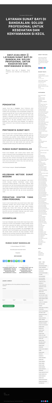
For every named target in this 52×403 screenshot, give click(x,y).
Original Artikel (41, 142)
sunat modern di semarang (42, 369)
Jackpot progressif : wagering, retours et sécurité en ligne (43, 76)
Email (14, 299)
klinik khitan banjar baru (42, 127)
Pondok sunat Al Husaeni (42, 147)
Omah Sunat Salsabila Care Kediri (43, 308)
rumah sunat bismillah (42, 183)
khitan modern (42, 276)
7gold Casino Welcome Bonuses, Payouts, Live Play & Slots (43, 86)
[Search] (45, 2)
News (39, 138)
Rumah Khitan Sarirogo (42, 168)
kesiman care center (42, 118)
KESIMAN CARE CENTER (43, 269)
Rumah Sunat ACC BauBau (43, 175)
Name (4, 299)
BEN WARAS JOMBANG (42, 101)
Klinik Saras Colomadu (42, 128)
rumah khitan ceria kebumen (43, 159)
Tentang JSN (6, 394)
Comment (4, 288)
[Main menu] (47, 2)
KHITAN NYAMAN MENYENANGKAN (42, 279)
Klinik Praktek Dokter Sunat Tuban (43, 294)
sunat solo (41, 377)
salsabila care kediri (41, 219)
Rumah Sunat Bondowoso (42, 185)
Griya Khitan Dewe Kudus (42, 106)
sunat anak (40, 224)
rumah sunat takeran (42, 216)
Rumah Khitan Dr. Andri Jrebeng (42, 319)
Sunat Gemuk (40, 228)
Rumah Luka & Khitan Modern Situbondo (43, 322)
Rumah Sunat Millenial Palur (43, 194)
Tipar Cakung (40, 240)
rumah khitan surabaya (42, 169)
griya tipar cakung (41, 114)
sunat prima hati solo (43, 372)
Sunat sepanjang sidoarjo (42, 234)
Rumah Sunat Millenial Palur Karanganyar (42, 342)
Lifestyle (39, 133)
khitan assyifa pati (41, 120)
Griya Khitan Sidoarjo (42, 110)
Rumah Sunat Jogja (41, 189)
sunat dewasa (42, 361)
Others (39, 143)
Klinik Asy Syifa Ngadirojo (42, 282)
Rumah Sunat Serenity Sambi (43, 208)
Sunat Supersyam (41, 235)
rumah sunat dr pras (41, 188)
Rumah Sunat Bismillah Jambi (42, 334)
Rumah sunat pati (41, 201)
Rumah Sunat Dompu (42, 187)
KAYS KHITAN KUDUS (42, 115)
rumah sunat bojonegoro (42, 184)
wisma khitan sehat (43, 379)
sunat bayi (41, 359)
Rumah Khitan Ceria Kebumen (43, 315)
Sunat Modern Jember (42, 231)
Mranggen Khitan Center (42, 136)
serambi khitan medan (42, 221)
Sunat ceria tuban (41, 225)
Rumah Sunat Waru (41, 217)
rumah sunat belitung (42, 182)
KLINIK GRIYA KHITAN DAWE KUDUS (43, 291)
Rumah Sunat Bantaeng (42, 179)
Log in (39, 251)
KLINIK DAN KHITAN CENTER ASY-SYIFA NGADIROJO (42, 287)
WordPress (40, 244)
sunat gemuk (41, 363)
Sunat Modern (40, 230)
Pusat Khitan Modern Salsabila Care (43, 312)
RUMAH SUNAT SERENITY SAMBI (43, 350)
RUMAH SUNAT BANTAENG (41, 331)
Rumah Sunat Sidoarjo (41, 353)
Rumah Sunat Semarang (42, 207)
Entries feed (40, 252)
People (39, 145)
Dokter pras (41, 263)
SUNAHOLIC (41, 355)
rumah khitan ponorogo (42, 166)
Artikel (39, 96)
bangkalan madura (41, 99)
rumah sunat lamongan (42, 193)
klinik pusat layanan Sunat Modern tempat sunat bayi (43, 299)
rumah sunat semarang (41, 346)
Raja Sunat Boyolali (41, 156)
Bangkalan (17, 108)
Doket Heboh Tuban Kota (42, 104)
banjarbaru (40, 100)
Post (39, 148)
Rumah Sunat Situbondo (42, 211)
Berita (39, 102)
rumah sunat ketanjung (42, 192)
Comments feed (41, 253)
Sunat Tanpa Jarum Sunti (42, 238)
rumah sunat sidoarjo (42, 210)
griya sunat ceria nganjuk (42, 113)
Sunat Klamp (40, 229)
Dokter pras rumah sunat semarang (43, 266)
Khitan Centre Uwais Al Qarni (43, 122)
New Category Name (42, 137)
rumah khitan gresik (41, 162)
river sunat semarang (42, 157)
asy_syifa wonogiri (41, 97)
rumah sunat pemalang (42, 202)
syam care (40, 239)
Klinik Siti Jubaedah (41, 129)
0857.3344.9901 (18, 256)
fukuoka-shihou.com (42, 105)
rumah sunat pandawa (42, 199)
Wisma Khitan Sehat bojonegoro (43, 382)
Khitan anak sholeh (41, 119)
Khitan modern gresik (42, 123)
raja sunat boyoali (41, 155)
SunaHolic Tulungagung (42, 222)
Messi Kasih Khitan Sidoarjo (43, 134)
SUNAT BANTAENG (42, 357)
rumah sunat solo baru (42, 212)
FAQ (5, 393)
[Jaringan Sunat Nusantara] (6, 2)
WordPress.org (40, 255)
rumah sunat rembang (42, 205)
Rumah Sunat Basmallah (42, 180)
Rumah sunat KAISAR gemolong (43, 338)
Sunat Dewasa (41, 226)
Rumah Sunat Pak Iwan (42, 198)
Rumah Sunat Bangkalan (20, 167)
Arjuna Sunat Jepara (42, 95)
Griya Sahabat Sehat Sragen (43, 111)
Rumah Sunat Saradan (42, 206)
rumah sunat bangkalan (42, 178)
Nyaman (40, 305)
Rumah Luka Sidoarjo (43, 324)
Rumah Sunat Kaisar (41, 191)
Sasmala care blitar (41, 220)
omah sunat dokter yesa (42, 141)
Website (24, 299)
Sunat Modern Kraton (42, 233)
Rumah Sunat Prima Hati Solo (43, 203)
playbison (40, 146)
